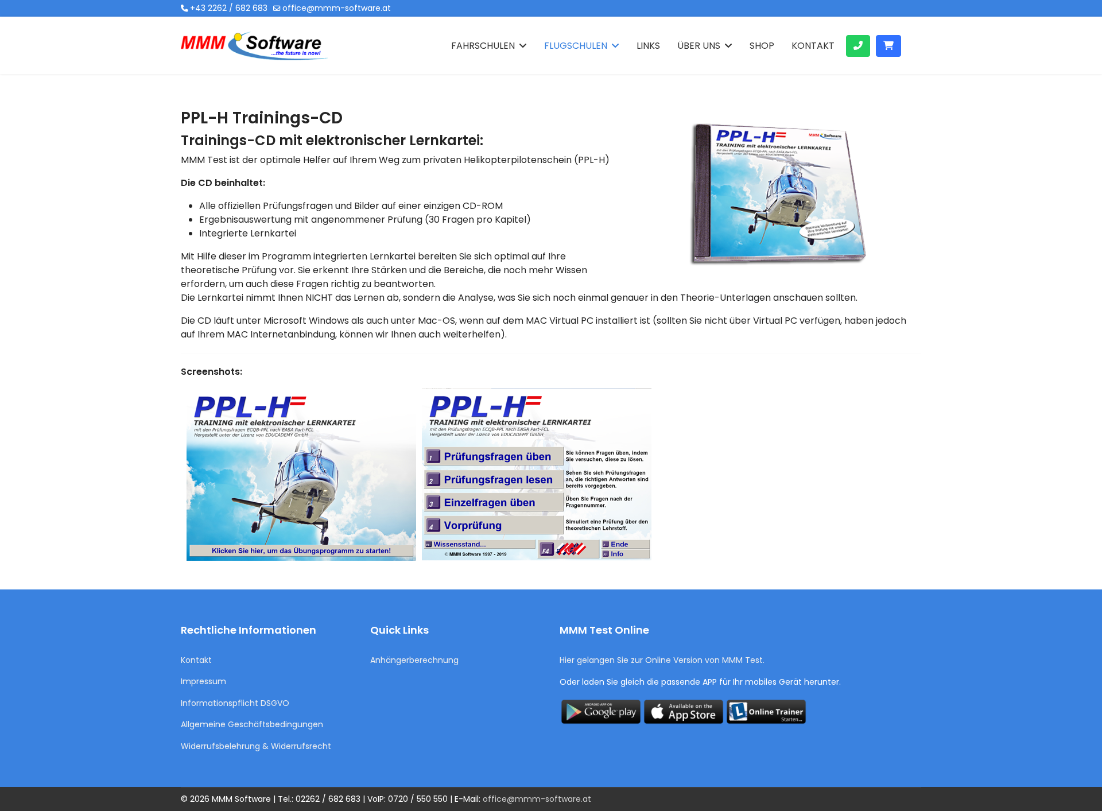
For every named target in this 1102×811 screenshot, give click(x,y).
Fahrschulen (483, 45)
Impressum (203, 681)
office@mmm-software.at (336, 8)
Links (648, 45)
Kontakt (813, 45)
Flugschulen (575, 45)
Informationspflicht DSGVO (235, 703)
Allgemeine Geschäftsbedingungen (252, 724)
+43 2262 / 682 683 (228, 8)
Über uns (698, 45)
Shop (762, 45)
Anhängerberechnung (414, 660)
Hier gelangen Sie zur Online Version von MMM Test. (662, 660)
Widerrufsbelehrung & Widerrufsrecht (256, 746)
